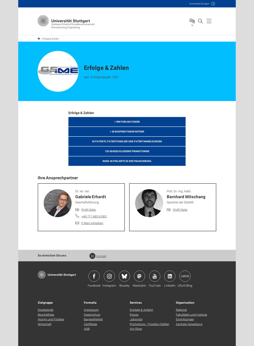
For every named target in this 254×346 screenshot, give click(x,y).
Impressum (91, 310)
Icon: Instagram (109, 276)
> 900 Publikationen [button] (127, 121)
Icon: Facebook (94, 276)
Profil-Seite (88, 210)
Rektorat (181, 310)
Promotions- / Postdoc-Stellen (149, 324)
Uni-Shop (136, 329)
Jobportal (136, 319)
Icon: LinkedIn (169, 276)
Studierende (45, 310)
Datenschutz (92, 314)
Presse (134, 314)
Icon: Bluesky (124, 276)
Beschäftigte (46, 314)
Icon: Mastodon (139, 276)
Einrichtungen (185, 319)
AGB (87, 329)
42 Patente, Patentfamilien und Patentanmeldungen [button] (127, 141)
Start (39, 38)
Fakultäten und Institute (191, 314)
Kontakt (101, 256)
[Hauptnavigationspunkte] (209, 21)
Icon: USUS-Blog (185, 276)
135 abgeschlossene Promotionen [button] (127, 151)
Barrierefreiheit (93, 319)
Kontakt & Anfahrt (141, 310)
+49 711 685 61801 (94, 216)
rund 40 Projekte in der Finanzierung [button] (127, 161)
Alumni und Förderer (51, 319)
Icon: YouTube (154, 276)
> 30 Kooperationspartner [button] (127, 131)
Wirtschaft (44, 324)
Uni (199, 3)
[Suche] (200, 21)
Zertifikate (90, 324)
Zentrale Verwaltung (189, 324)
